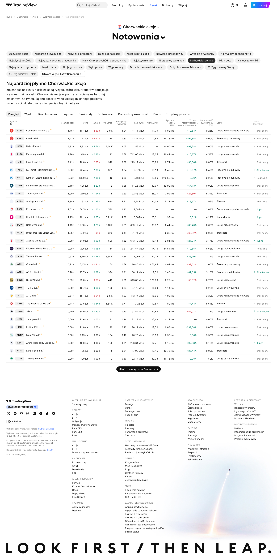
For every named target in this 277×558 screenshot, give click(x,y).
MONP (20, 335)
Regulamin (193, 418)
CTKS (20, 138)
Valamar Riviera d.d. (36, 256)
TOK (20, 288)
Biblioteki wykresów (244, 407)
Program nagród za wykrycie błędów (144, 528)
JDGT (20, 193)
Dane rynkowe (132, 411)
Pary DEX (77, 431)
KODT (20, 177)
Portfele (76, 482)
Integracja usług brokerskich (249, 431)
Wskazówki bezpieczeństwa (140, 524)
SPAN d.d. (31, 311)
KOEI (20, 170)
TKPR (19, 358)
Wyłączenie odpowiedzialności (141, 510)
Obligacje (77, 421)
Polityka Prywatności (136, 514)
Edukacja (192, 435)
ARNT (20, 343)
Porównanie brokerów (136, 431)
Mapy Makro (78, 493)
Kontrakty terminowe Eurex (139, 448)
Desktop (76, 510)
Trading (192, 431)
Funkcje (129, 404)
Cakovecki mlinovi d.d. (38, 130)
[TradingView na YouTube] (21, 413)
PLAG (20, 154)
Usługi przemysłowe (227, 224)
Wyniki (75, 465)
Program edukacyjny (245, 439)
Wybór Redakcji (196, 439)
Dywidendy (78, 469)
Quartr (50, 450)
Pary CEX (77, 428)
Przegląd (129, 424)
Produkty (117, 5)
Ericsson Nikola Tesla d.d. (39, 248)
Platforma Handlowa (245, 418)
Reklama (238, 428)
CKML (20, 130)
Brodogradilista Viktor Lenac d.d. (41, 232)
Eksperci (192, 452)
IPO (74, 473)
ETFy (74, 417)
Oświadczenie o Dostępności (140, 521)
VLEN (19, 233)
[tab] (18, 53)
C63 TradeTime (133, 497)
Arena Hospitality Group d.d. (41, 342)
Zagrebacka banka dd (38, 303)
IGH (20, 327)
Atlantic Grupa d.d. (36, 240)
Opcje (75, 490)
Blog (127, 469)
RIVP (20, 256)
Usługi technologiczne (228, 248)
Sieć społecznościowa (199, 404)
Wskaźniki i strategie (198, 448)
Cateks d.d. (32, 138)
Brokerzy (167, 5)
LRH (20, 185)
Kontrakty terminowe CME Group (142, 445)
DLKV (20, 225)
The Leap (130, 435)
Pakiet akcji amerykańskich (139, 452)
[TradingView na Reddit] (53, 413)
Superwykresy (79, 404)
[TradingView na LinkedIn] (34, 413)
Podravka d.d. (33, 209)
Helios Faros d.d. (35, 146)
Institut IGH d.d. (34, 327)
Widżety (238, 404)
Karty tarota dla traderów (138, 493)
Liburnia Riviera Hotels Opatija (41, 185)
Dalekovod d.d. (34, 224)
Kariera (128, 476)
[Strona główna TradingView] (21, 5)
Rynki (153, 5)
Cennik (128, 407)
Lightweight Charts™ (245, 411)
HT (20, 217)
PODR (20, 209)
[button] (125, 5)
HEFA (19, 146)
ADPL (20, 272)
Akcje (75, 414)
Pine (74, 435)
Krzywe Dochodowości (84, 486)
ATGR (20, 240)
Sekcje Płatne (195, 459)
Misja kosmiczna (133, 465)
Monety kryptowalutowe (84, 424)
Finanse (221, 201)
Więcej (182, 5)
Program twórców (197, 414)
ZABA (20, 303)
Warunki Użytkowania (136, 507)
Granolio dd (32, 264)
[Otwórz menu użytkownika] (245, 5)
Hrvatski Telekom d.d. (37, 217)
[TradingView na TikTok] (47, 413)
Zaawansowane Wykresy (247, 414)
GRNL (20, 264)
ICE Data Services (46, 429)
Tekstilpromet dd (35, 358)
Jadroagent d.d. (34, 193)
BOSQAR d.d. (33, 280)
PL (237, 5)
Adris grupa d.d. (34, 201)
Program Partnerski (244, 435)
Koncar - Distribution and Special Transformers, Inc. (41, 177)
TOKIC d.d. (32, 287)
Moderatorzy (194, 422)
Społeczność (136, 5)
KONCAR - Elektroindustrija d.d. (41, 169)
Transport (222, 162)
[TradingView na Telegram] (40, 413)
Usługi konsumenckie (228, 146)
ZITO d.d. (31, 295)
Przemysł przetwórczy (228, 138)
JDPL (19, 319)
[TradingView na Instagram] (28, 413)
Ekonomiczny (79, 462)
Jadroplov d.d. (34, 319)
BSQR (20, 280)
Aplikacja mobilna (81, 507)
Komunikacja (223, 217)
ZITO (20, 295)
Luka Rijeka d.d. (34, 162)
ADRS (20, 201)
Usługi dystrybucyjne (228, 287)
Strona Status (132, 531)
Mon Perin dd (33, 335)
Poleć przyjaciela (196, 411)
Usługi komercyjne (226, 280)
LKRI (20, 162)
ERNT (19, 248)
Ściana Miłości (195, 407)
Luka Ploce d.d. (34, 350)
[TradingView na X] (8, 413)
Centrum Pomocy (134, 473)
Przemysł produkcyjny (228, 169)
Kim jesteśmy (132, 462)
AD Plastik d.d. (34, 272)
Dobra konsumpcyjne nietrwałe (233, 130)
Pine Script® (78, 497)
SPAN (20, 311)
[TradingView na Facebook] (15, 413)
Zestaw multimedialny (136, 480)
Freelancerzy (194, 456)
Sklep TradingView (135, 490)
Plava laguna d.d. (35, 154)
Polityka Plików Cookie (137, 517)
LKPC (19, 350)
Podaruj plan (131, 414)
